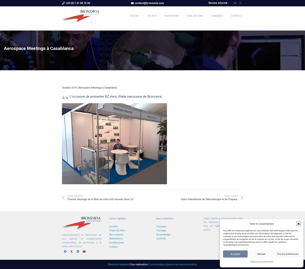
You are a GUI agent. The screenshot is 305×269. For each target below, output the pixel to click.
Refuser (262, 254)
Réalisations (116, 238)
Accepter (235, 254)
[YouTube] (235, 3)
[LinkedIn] (240, 3)
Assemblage (163, 234)
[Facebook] (65, 251)
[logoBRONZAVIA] (81, 16)
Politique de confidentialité (261, 261)
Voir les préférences (287, 254)
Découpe (161, 226)
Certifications (116, 242)
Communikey (156, 264)
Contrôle (161, 238)
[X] (71, 251)
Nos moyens (116, 234)
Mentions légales (118, 264)
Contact (113, 246)
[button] (298, 223)
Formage (161, 230)
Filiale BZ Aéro (117, 230)
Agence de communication (181, 264)
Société (113, 226)
